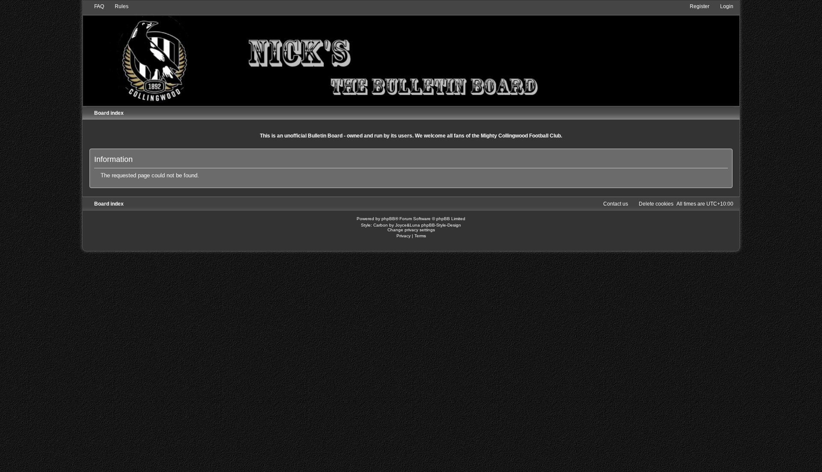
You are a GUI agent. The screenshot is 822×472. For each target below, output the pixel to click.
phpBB (388, 218)
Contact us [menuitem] (615, 204)
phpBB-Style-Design (441, 225)
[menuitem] (95, 6)
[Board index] (410, 54)
